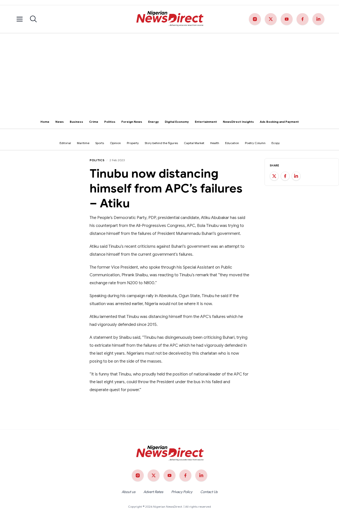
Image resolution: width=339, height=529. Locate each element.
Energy (153, 122)
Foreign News (131, 122)
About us (129, 492)
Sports (99, 143)
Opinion (115, 143)
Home (44, 122)
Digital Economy (177, 122)
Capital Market (194, 143)
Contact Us (209, 492)
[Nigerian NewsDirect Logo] (169, 19)
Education (232, 143)
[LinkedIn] (318, 19)
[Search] (33, 19)
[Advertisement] (169, 70)
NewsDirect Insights (238, 122)
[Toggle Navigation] (20, 19)
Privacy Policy (181, 492)
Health (214, 143)
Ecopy (275, 143)
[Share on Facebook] (285, 176)
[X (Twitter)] (271, 19)
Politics (109, 122)
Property (133, 143)
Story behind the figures (161, 143)
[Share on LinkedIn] (296, 176)
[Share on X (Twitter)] (274, 176)
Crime (93, 122)
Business (76, 122)
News (59, 122)
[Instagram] (255, 19)
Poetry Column (255, 143)
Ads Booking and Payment (279, 122)
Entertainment (206, 122)
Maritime (83, 143)
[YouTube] (287, 19)
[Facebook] (302, 19)
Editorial (65, 143)
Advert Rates (153, 492)
